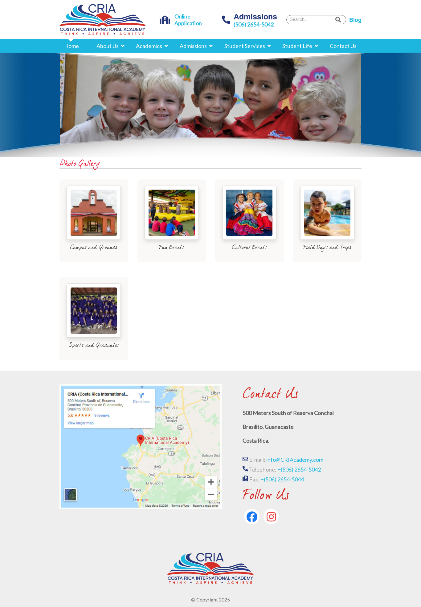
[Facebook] (252, 516)
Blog (355, 19)
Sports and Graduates (93, 345)
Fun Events (171, 247)
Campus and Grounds (94, 247)
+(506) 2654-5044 (282, 479)
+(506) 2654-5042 (299, 469)
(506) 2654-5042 (254, 24)
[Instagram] (271, 516)
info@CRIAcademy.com (294, 459)
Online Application (188, 19)
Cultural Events (249, 247)
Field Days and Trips (327, 247)
